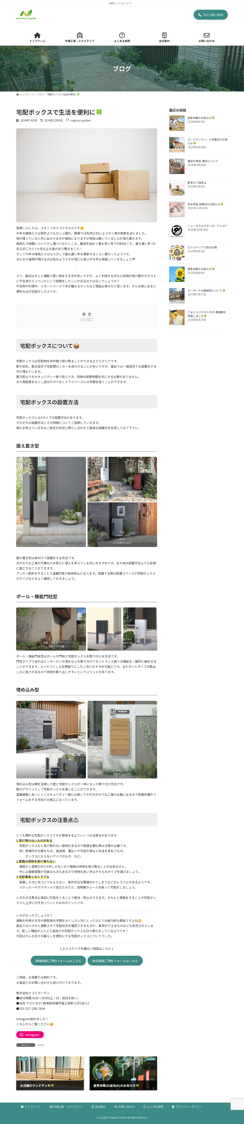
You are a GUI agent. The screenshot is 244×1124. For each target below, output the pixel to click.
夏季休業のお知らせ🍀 (201, 118)
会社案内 (100, 1107)
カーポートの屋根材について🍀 (207, 290)
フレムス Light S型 (122, 642)
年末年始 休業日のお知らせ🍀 (205, 204)
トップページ (33, 1107)
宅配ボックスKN (122, 774)
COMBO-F (51, 774)
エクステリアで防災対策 (202, 247)
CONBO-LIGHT (122, 535)
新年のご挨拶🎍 (197, 182)
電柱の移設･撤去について (203, 161)
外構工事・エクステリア (68, 1107)
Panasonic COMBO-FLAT (51, 542)
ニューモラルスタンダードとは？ (208, 226)
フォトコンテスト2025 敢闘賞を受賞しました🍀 (207, 314)
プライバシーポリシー (188, 1107)
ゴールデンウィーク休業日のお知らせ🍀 (208, 141)
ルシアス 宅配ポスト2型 (51, 646)
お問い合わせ (126, 1107)
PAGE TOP (235, 1086)
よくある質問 (155, 1107)
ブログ (40, 1044)
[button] (211, 15)
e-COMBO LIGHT (122, 542)
